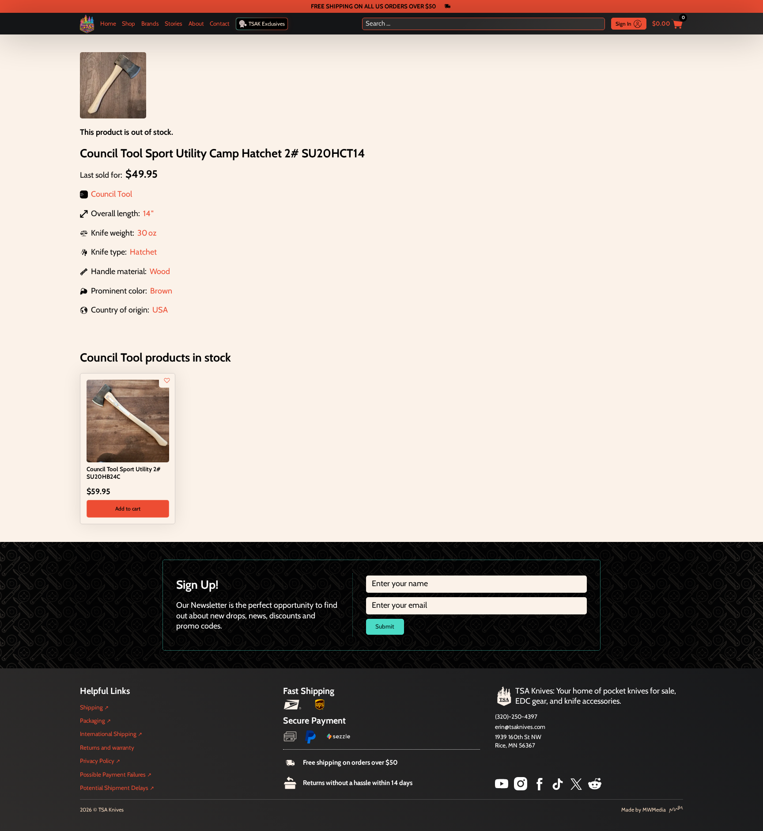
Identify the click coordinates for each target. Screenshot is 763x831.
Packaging (92, 720)
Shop (128, 23)
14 (146, 213)
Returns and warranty (107, 747)
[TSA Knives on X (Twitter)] (576, 788)
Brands (150, 23)
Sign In (623, 23)
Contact (220, 23)
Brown (161, 291)
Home (108, 23)
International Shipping (108, 733)
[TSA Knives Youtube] (501, 788)
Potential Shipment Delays (114, 787)
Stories (173, 23)
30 (142, 233)
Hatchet (143, 252)
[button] (128, 509)
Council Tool (111, 194)
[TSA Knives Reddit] (594, 788)
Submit (384, 626)
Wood (160, 271)
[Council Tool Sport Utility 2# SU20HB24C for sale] (128, 420)
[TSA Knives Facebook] (539, 788)
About (196, 23)
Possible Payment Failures (113, 774)
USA (160, 310)
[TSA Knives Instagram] (520, 788)
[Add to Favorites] (167, 381)
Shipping (91, 707)
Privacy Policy (97, 760)
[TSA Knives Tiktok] (557, 788)
